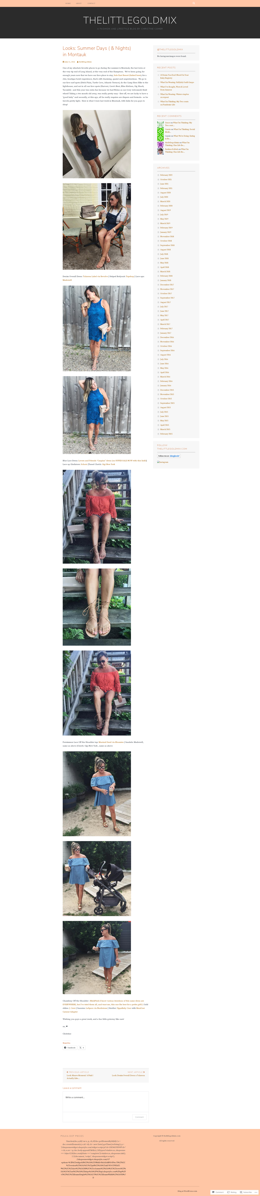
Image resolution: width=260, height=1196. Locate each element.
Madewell (67, 280)
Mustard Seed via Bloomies (111, 742)
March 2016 (165, 377)
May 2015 (164, 420)
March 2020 (165, 201)
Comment (139, 1117)
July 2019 (164, 214)
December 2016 (167, 337)
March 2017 (165, 324)
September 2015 (167, 403)
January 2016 (165, 385)
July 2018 (164, 254)
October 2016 (166, 346)
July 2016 (164, 359)
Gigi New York (108, 464)
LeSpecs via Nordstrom (96, 1008)
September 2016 (167, 350)
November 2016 (167, 342)
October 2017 (166, 293)
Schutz (84, 464)
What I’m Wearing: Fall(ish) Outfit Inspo (177, 82)
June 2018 (164, 258)
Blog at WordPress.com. (187, 1191)
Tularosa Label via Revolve (95, 276)
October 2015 (166, 399)
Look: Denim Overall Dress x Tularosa (128, 1074)
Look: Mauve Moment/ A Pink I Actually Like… (80, 1075)
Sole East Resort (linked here (127, 75)
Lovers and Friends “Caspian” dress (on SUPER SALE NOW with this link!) (112, 460)
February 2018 (166, 276)
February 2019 (166, 228)
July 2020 (164, 197)
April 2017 (164, 320)
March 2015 (165, 429)
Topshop (130, 276)
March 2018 (165, 271)
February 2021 (166, 188)
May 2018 (164, 263)
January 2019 (165, 232)
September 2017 (167, 298)
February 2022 (166, 175)
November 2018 (167, 236)
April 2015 (164, 425)
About (79, 3)
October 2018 (166, 241)
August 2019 (165, 210)
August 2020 (165, 193)
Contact (91, 3)
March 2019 (165, 223)
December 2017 (167, 285)
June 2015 (164, 416)
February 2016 (166, 381)
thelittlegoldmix (130, 20)
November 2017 (167, 289)
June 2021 (164, 184)
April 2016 (164, 372)
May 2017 (164, 315)
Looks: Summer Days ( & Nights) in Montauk (97, 51)
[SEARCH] (194, 3)
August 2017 (165, 302)
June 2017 (164, 311)
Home (68, 3)
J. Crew (72, 1008)
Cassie (168, 129)
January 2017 (165, 333)
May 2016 (164, 368)
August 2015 (165, 407)
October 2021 (166, 179)
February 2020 (166, 206)
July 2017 (164, 306)
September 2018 (167, 245)
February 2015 (166, 434)
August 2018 (165, 250)
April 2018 (164, 267)
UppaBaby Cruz (124, 1008)
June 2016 (164, 363)
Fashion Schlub (171, 149)
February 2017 (166, 328)
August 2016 (165, 355)
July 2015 (164, 412)
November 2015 (167, 394)
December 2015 (167, 390)
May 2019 (164, 219)
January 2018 (165, 280)
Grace (167, 123)
